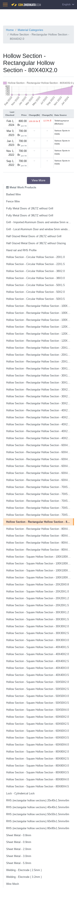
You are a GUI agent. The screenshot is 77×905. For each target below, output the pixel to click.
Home (10, 30)
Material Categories (30, 30)
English (66, 4)
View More (38, 180)
